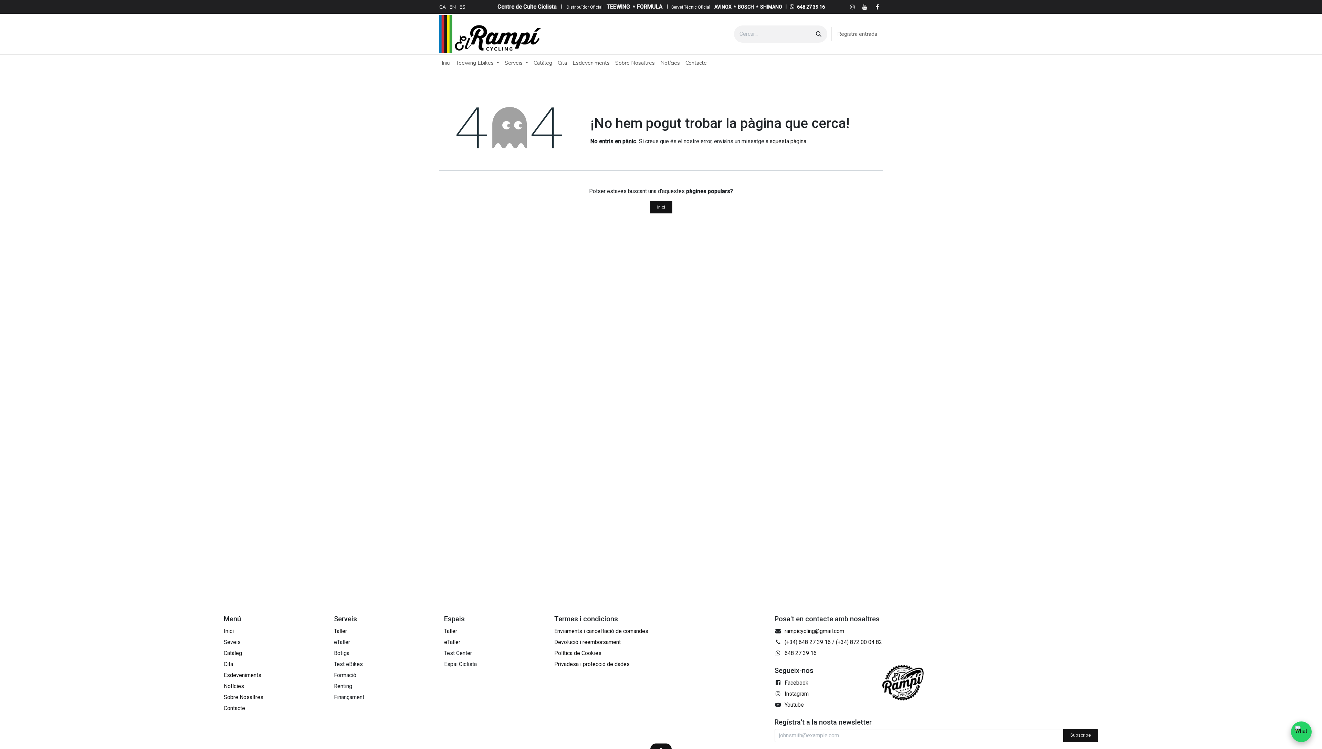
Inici (661, 207)
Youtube (794, 704)
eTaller (452, 642)
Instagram (797, 693)
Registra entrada (857, 34)
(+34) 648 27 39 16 (808, 642)
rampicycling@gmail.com (814, 631)
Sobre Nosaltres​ (243, 697)
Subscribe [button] (1080, 735)
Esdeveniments (242, 675)
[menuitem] (442, 7)
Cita (228, 664)
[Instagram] (852, 6)
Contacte (234, 708)
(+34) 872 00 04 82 (859, 642)
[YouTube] (864, 6)
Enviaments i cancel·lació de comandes (601, 631)
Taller (340, 631)
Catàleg (233, 653)
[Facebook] (877, 6)
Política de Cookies (577, 653)
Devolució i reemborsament (587, 642)
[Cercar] (818, 34)
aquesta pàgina (788, 141)
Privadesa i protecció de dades (592, 664)
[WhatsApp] (1301, 731)
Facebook (796, 682)
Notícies (234, 686)
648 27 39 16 (811, 7)
